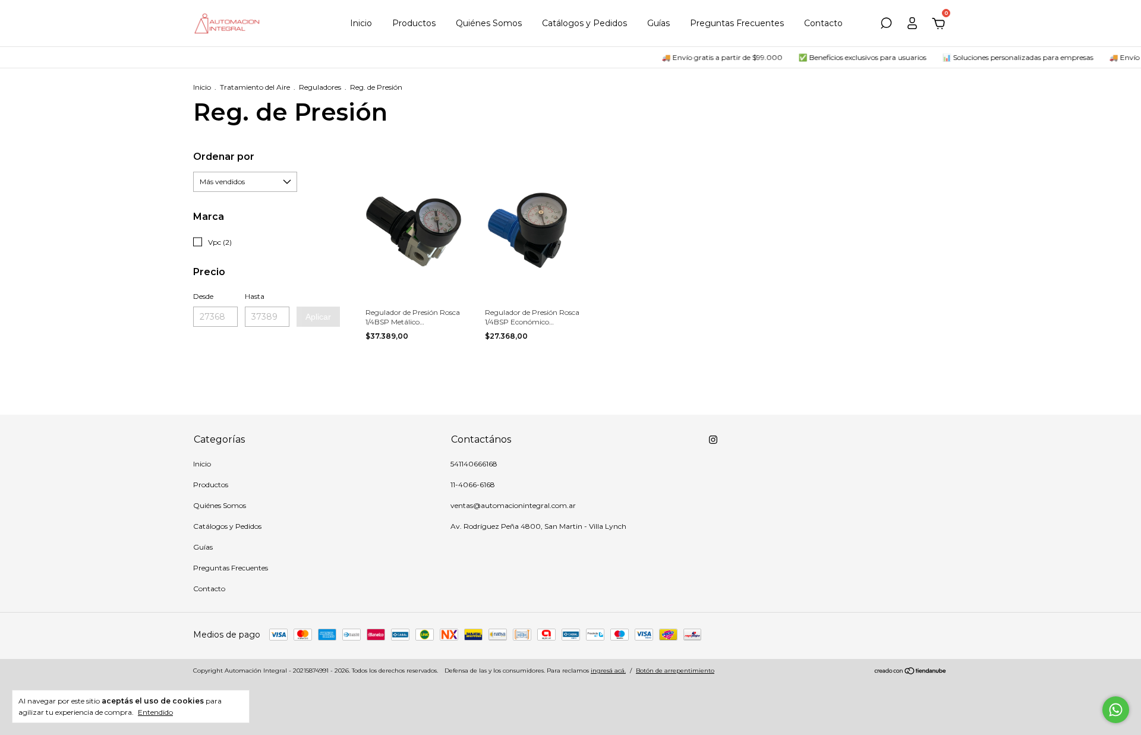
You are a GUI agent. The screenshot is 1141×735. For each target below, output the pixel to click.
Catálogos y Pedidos (584, 23)
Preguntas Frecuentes (737, 23)
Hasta (254, 296)
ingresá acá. (608, 670)
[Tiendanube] (911, 672)
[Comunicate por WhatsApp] (1115, 709)
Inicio (361, 23)
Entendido (155, 712)
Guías (658, 23)
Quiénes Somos (489, 23)
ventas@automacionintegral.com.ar (513, 505)
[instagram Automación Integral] (713, 439)
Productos (414, 23)
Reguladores (320, 87)
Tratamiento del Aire (255, 87)
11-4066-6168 (472, 484)
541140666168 (473, 463)
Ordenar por (223, 156)
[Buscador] (886, 25)
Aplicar (318, 316)
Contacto (823, 23)
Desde (203, 296)
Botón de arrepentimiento (675, 670)
